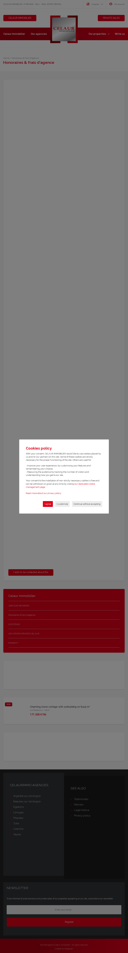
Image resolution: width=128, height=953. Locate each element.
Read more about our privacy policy (43, 493)
